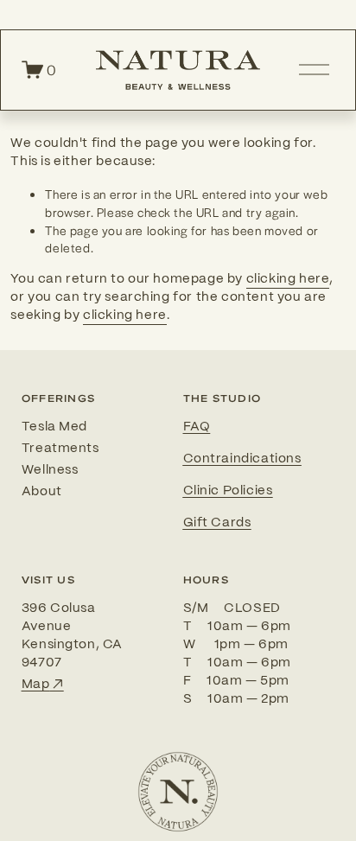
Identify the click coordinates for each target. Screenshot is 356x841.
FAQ (197, 427)
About (42, 492)
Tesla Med (54, 427)
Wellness (50, 470)
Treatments (60, 449)
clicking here (288, 279)
